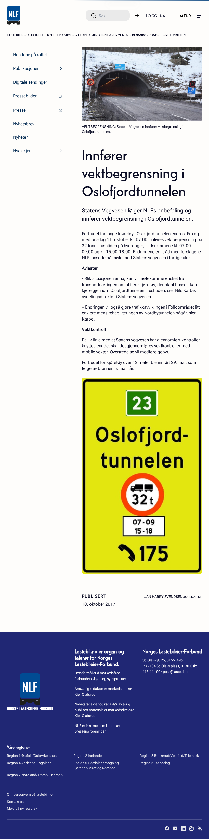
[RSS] (199, 828)
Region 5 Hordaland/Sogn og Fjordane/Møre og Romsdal (96, 765)
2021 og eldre (76, 34)
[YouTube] (175, 828)
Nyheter (54, 34)
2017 (95, 34)
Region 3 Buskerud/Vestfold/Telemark (169, 756)
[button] (191, 15)
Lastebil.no (17, 34)
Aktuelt (37, 34)
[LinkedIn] (183, 828)
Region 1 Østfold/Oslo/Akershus (32, 756)
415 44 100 (151, 672)
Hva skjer (22, 150)
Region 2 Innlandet (88, 756)
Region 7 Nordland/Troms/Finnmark (35, 775)
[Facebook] (166, 828)
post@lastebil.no (176, 672)
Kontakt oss (16, 802)
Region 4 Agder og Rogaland (29, 763)
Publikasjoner (26, 68)
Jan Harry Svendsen (163, 597)
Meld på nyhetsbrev (22, 808)
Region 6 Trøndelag (155, 763)
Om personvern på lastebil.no (30, 794)
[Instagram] (191, 828)
